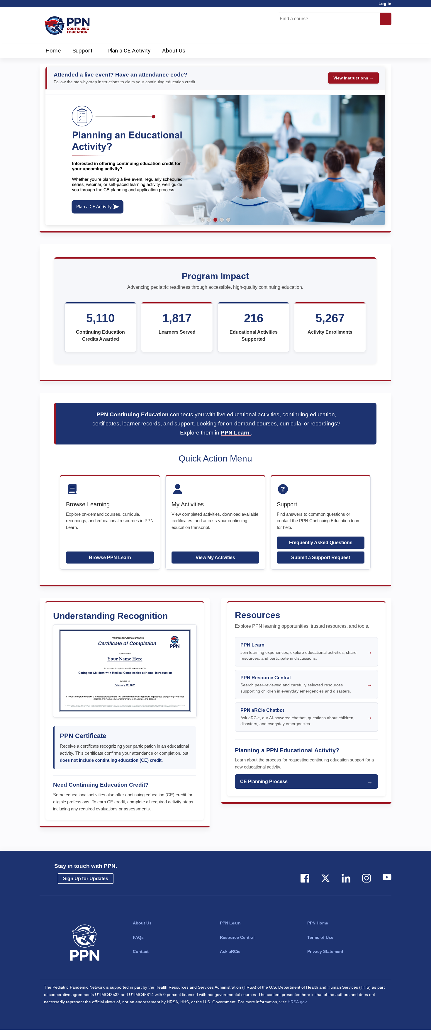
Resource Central (237, 937)
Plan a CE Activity (128, 50)
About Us (173, 50)
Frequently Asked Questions (320, 542)
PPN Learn (236, 433)
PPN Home (317, 923)
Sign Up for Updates (85, 878)
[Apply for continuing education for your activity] (215, 159)
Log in (385, 3)
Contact (141, 951)
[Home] (69, 25)
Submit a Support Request (320, 557)
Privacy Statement (325, 951)
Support (82, 50)
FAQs (138, 937)
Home (53, 50)
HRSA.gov (297, 1002)
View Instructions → (353, 78)
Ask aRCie (230, 951)
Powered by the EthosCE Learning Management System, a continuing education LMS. (370, 1020)
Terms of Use (320, 937)
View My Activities (215, 557)
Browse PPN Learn (110, 557)
